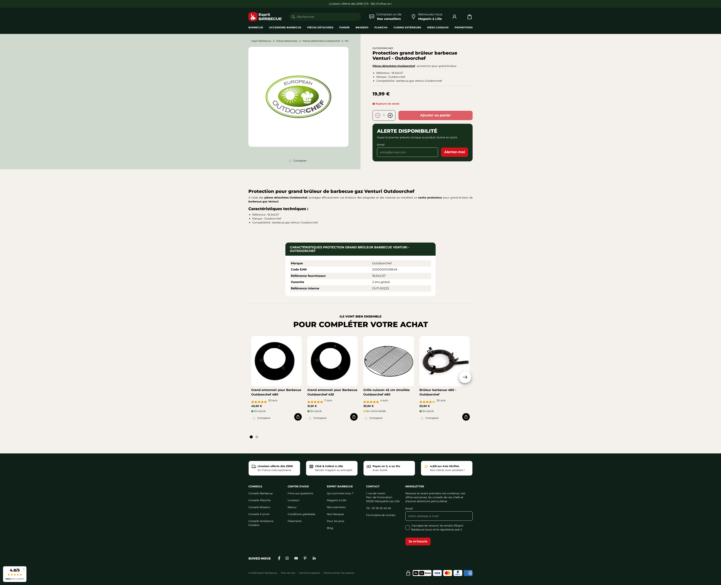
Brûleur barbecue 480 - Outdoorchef (437, 392)
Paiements (295, 521)
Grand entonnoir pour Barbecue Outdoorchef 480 (276, 392)
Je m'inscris (418, 541)
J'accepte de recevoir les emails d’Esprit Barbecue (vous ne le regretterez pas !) (437, 527)
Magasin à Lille (336, 500)
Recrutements (336, 507)
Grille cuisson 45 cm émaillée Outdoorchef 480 (386, 392)
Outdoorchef (383, 48)
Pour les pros (335, 521)
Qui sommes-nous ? (340, 493)
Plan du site (288, 572)
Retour (292, 507)
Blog (330, 528)
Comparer (300, 160)
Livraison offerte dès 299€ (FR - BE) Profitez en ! (360, 3)
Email (381, 144)
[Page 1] (251, 436)
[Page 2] (256, 436)
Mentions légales (309, 572)
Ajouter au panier (435, 115)
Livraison (293, 500)
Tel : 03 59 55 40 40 (378, 508)
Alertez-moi (454, 152)
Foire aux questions (300, 493)
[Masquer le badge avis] (24, 569)
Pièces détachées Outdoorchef (394, 66)
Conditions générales (301, 514)
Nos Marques (335, 514)
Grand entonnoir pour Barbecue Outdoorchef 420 (332, 392)
